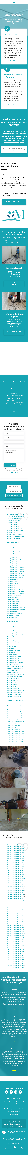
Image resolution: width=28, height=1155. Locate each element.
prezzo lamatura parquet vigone (16, 961)
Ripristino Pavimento (13, 688)
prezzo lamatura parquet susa (15, 959)
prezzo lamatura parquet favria (16, 864)
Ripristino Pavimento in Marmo (15, 694)
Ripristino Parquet (12, 686)
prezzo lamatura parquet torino (16, 888)
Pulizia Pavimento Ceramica (14, 658)
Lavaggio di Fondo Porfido (14, 573)
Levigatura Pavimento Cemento (16, 607)
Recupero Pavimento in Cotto (15, 668)
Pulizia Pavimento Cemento (14, 656)
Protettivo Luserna (12, 639)
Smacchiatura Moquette (13, 704)
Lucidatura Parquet (12, 625)
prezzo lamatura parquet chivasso (17, 910)
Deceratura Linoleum (13, 522)
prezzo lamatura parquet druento (16, 854)
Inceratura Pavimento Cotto (15, 550)
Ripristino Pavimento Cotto (14, 692)
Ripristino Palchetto (12, 684)
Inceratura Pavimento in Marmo (16, 552)
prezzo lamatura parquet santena (16, 947)
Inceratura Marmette (13, 546)
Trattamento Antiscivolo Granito (16, 714)
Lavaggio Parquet (12, 585)
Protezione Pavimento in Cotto (15, 643)
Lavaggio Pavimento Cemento (15, 589)
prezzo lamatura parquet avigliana (17, 900)
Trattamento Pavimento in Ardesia (16, 735)
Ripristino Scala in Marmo (14, 696)
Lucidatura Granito (12, 617)
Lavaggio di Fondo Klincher (14, 560)
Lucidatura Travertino (13, 631)
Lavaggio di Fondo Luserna (14, 562)
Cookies (17, 1147)
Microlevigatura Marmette (14, 633)
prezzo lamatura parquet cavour (16, 965)
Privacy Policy (14, 472)
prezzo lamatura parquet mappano (17, 862)
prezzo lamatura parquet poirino (16, 955)
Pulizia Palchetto (11, 648)
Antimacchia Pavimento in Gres (15, 514)
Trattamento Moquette (13, 724)
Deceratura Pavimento (13, 526)
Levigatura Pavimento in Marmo (16, 609)
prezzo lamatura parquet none (16, 945)
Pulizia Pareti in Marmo (13, 650)
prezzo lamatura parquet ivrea (15, 951)
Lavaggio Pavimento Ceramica (15, 591)
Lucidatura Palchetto (13, 621)
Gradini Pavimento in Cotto (14, 540)
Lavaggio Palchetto (12, 583)
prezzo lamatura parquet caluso (16, 918)
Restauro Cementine (12, 670)
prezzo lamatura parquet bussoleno (17, 949)
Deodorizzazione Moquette (14, 534)
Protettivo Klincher (12, 637)
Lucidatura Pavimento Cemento (16, 629)
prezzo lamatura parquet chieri (16, 933)
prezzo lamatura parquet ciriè (15, 847)
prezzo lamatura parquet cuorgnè (17, 884)
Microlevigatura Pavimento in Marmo (17, 635)
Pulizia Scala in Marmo (13, 664)
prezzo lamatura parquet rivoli (16, 878)
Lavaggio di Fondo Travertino (15, 577)
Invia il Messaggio (10, 465)
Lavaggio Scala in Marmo (14, 595)
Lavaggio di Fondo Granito (14, 558)
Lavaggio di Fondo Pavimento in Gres (17, 570)
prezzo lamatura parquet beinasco (17, 908)
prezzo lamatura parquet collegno (17, 876)
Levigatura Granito (12, 597)
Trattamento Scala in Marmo (15, 741)
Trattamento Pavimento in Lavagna (17, 737)
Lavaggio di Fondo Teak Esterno (16, 575)
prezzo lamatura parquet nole (15, 845)
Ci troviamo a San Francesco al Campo (13, 382)
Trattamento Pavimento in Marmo (16, 739)
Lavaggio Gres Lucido (13, 579)
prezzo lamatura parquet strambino (17, 928)
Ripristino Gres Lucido (13, 678)
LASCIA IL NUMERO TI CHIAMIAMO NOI (13, 149)
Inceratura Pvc (11, 554)
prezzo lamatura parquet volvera (16, 935)
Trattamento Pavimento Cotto (15, 733)
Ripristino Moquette (12, 682)
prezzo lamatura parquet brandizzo (17, 896)
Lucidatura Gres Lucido (13, 619)
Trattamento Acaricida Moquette (16, 706)
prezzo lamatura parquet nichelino (17, 920)
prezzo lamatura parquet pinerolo (16, 957)
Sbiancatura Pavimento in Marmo (16, 700)
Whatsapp (15, 1115)
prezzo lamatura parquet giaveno (16, 924)
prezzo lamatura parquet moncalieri (17, 922)
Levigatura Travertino (13, 615)
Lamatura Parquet (12, 556)
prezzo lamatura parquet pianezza (17, 866)
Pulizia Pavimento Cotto (13, 660)
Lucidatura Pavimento (13, 627)
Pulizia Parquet (11, 652)
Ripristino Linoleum (12, 680)
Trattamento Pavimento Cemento (16, 731)
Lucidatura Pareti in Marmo (14, 623)
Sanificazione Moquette (13, 698)
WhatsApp (14, 394)
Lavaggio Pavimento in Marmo (15, 593)
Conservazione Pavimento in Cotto (16, 516)
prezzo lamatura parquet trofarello (17, 930)
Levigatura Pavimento (13, 605)
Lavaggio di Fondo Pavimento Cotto (17, 568)
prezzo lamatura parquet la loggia (17, 937)
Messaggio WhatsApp (13, 496)
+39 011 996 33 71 (17, 392)
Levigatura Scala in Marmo (14, 613)
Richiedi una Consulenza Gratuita (13, 202)
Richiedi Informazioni (13, 60)
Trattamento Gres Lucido (14, 720)
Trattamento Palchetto (13, 726)
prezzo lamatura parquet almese (16, 886)
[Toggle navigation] (14, 2)
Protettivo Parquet (12, 641)
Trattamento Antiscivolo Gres (15, 716)
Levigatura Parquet (12, 603)
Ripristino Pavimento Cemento (15, 690)
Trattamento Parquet (13, 727)
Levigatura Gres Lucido (13, 599)
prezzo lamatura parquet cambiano (17, 943)
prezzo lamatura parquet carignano (17, 953)
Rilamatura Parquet (12, 672)
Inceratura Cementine (13, 542)
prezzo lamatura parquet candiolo (17, 931)
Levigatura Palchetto (13, 601)
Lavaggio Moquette (12, 581)
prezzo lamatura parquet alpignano (17, 868)
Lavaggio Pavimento (12, 587)
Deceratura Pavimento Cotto (15, 528)
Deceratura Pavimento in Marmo (16, 530)
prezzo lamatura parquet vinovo (16, 939)
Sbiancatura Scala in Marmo (15, 702)
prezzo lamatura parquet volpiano (17, 870)
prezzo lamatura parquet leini (15, 860)
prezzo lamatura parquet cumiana (17, 941)
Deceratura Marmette (13, 524)
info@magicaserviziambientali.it (14, 395)
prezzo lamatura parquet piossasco (17, 926)
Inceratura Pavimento (13, 548)
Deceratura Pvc (11, 532)
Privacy (8, 1147)
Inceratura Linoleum (12, 544)
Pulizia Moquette (11, 647)
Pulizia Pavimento (12, 654)
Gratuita (13, 491)
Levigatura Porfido (12, 611)
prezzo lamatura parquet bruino (16, 912)
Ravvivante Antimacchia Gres (15, 666)
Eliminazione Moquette (13, 538)
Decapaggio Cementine (13, 520)
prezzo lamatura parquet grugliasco (17, 882)
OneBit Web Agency (16, 1133)
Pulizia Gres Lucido (12, 645)
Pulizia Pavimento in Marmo (15, 662)
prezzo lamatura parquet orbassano (17, 914)
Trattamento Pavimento (13, 729)
